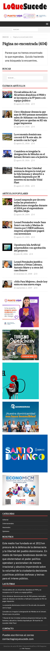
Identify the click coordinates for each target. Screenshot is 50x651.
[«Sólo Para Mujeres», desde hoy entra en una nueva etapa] (7, 284)
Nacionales (6, 527)
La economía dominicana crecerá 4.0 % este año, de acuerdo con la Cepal (28, 137)
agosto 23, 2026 (23, 104)
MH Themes (26, 648)
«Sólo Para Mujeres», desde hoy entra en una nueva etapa (30, 283)
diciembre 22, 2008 (24, 273)
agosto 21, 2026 (23, 143)
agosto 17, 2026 (23, 186)
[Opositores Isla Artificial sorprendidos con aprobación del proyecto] (7, 247)
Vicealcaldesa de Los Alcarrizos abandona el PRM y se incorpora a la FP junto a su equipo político (30, 96)
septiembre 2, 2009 (24, 287)
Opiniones (5, 531)
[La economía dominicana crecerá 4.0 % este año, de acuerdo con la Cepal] (7, 136)
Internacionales (8, 523)
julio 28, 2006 (22, 254)
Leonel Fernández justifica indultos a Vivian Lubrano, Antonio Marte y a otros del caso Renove (28, 266)
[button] (46, 24)
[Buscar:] (25, 29)
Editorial (5, 519)
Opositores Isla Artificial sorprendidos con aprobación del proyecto (30, 247)
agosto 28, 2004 (23, 214)
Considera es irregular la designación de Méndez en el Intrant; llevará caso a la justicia (31, 154)
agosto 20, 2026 (23, 160)
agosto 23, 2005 (23, 237)
